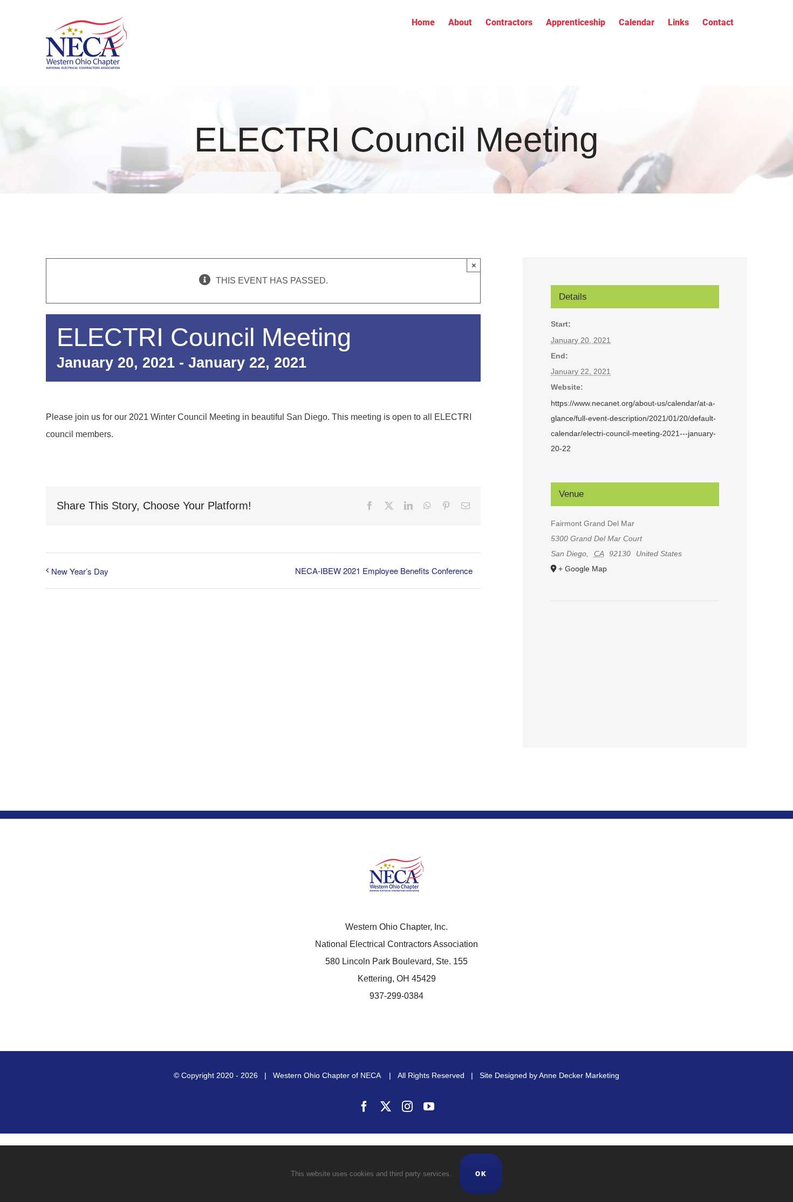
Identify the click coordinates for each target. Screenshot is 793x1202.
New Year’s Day (79, 571)
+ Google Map (582, 568)
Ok (481, 1174)
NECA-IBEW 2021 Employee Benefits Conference (384, 570)
